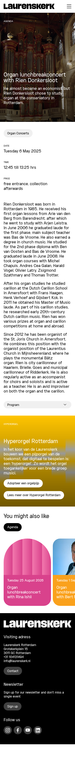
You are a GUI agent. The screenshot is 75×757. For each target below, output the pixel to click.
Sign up (12, 706)
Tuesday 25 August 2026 (25, 580)
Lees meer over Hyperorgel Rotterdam (33, 495)
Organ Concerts (18, 133)
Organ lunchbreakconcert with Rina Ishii (24, 592)
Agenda (12, 527)
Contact (12, 671)
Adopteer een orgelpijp (23, 483)
